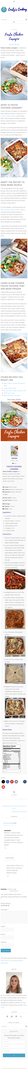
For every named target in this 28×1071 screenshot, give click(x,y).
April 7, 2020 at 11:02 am (10, 860)
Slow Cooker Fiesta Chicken (10, 209)
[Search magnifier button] (26, 20)
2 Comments (14, 795)
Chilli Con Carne (9, 393)
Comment (4, 910)
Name (3, 926)
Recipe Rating (5, 903)
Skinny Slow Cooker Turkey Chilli (15, 390)
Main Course (14, 29)
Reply (5, 848)
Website (3, 942)
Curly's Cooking (14, 9)
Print (14, 463)
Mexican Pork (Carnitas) (12, 395)
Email (3, 934)
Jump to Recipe (14, 44)
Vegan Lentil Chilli (10, 388)
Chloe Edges (8, 823)
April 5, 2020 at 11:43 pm (8, 825)
